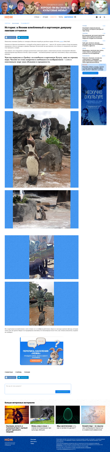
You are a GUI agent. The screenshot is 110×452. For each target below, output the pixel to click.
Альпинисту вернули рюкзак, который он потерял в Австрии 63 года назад (92, 29)
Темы (32, 443)
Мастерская (69, 17)
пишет (61, 41)
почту (87, 446)
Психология (85, 55)
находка (84, 40)
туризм (84, 25)
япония (27, 372)
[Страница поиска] (104, 17)
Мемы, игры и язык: (41, 428)
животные (7, 23)
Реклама (33, 439)
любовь (19, 372)
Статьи (36, 17)
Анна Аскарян (15, 23)
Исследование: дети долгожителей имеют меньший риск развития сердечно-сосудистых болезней (93, 37)
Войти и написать (62, 391)
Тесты (61, 17)
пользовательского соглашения (83, 447)
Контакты (34, 441)
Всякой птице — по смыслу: (92, 428)
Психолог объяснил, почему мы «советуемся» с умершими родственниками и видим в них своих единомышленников (92, 60)
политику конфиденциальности (64, 449)
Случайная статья (75, 17)
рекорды (84, 64)
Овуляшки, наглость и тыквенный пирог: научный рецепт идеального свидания (16, 429)
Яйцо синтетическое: (66, 427)
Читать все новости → (90, 73)
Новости (53, 17)
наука (84, 48)
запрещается (59, 444)
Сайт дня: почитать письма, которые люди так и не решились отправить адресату (92, 44)
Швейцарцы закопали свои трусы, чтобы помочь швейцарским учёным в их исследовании (93, 52)
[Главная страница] (9, 17)
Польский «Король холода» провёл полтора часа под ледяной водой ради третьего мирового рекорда (93, 68)
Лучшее (45, 17)
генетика (85, 33)
